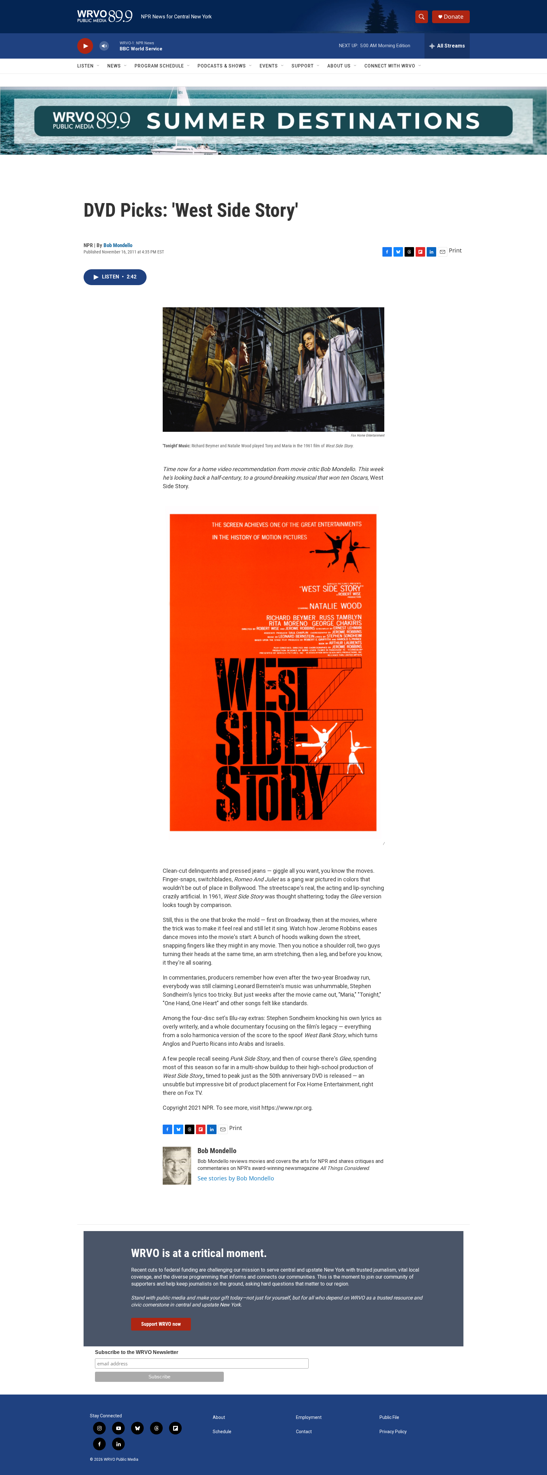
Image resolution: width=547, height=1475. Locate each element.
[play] (85, 46)
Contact (304, 1431)
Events (269, 65)
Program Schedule (159, 65)
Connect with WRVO (389, 65)
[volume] (104, 46)
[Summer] (273, 121)
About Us (339, 65)
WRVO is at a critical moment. (199, 1253)
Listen (85, 65)
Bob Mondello (118, 245)
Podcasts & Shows (222, 65)
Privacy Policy (393, 1431)
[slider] (114, 45)
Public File (389, 1417)
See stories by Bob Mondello (236, 1178)
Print (455, 250)
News (114, 65)
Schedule (222, 1431)
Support (303, 65)
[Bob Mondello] (177, 1166)
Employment (309, 1417)
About (219, 1417)
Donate (453, 16)
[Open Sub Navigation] (98, 65)
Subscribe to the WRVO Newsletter (136, 1352)
